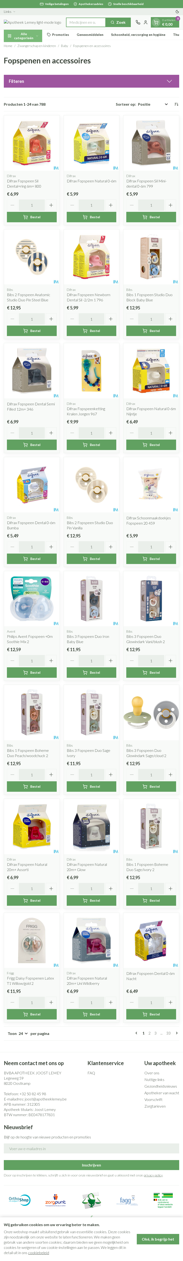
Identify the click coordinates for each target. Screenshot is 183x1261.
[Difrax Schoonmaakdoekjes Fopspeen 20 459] (151, 484)
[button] (91, 81)
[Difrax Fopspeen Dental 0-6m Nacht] (151, 940)
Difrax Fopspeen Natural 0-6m (91, 181)
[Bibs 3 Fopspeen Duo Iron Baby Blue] (91, 598)
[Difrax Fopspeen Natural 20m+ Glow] (91, 826)
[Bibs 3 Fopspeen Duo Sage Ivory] (91, 712)
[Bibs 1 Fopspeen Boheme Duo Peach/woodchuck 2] (32, 712)
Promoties (60, 35)
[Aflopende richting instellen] (176, 104)
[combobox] (86, 22)
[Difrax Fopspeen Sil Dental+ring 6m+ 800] (32, 143)
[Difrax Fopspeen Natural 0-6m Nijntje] (151, 370)
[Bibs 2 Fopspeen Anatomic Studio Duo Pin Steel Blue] (32, 257)
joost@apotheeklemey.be (46, 1099)
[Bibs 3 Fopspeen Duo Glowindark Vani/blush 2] (151, 598)
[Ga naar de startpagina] (32, 22)
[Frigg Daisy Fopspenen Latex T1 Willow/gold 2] (32, 940)
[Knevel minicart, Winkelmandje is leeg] (156, 22)
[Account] (145, 22)
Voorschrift (153, 1099)
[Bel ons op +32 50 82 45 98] (138, 22)
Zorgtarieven (155, 1106)
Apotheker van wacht (161, 1092)
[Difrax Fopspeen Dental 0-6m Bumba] (32, 484)
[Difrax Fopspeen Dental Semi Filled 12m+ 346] (32, 370)
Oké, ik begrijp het (158, 1239)
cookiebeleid (38, 1252)
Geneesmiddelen (90, 35)
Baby (64, 46)
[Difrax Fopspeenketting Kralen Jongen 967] (91, 370)
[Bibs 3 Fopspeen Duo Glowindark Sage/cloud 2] (151, 712)
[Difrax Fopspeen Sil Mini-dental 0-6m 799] (151, 143)
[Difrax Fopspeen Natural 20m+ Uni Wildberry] (91, 940)
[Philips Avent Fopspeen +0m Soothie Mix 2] (32, 598)
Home (8, 46)
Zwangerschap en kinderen (36, 46)
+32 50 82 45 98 (33, 1093)
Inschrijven (91, 1165)
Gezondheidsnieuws (160, 1086)
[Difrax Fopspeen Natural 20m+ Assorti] (32, 826)
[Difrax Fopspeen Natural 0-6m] (91, 143)
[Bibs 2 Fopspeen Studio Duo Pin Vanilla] (91, 484)
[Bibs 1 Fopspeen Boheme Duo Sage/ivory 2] (151, 826)
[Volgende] (176, 1033)
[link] (137, 1033)
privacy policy (153, 1175)
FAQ (91, 1073)
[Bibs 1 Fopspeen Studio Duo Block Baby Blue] (151, 257)
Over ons (151, 1073)
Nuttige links (154, 1079)
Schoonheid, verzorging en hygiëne (138, 35)
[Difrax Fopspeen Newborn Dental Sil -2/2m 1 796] (91, 257)
